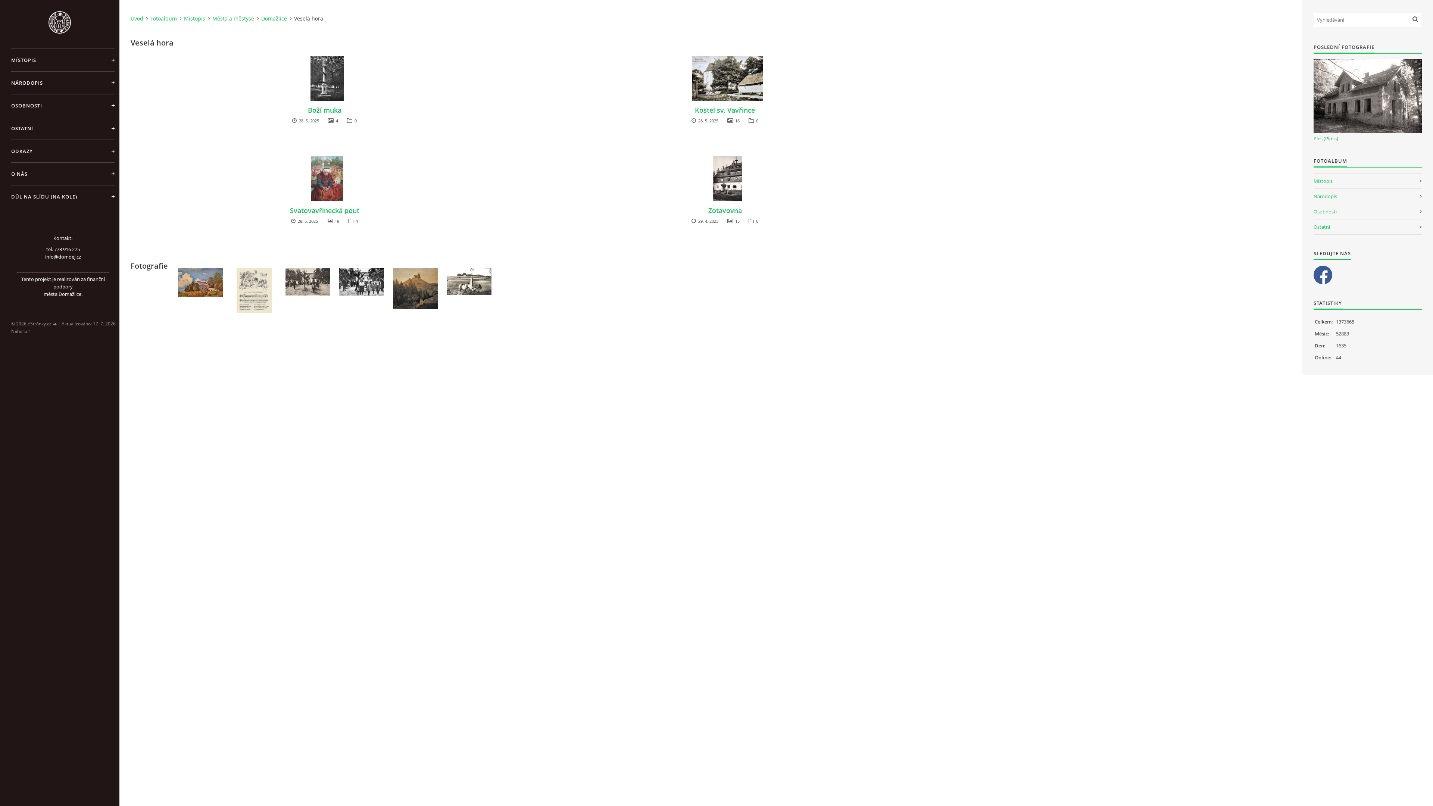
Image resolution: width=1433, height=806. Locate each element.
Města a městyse (233, 18)
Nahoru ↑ (20, 331)
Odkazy (22, 151)
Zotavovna (725, 210)
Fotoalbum (163, 18)
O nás (19, 174)
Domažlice (274, 18)
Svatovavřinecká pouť (324, 210)
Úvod (137, 18)
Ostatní (22, 128)
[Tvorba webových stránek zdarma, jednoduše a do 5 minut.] (55, 324)
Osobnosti (26, 105)
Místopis (23, 60)
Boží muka (324, 110)
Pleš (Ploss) (1326, 138)
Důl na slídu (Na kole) (44, 196)
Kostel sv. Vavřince (725, 110)
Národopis (27, 82)
